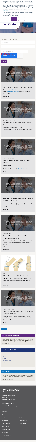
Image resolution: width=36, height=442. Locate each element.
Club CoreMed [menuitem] (6, 423)
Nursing (4, 358)
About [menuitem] (21, 415)
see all (4, 365)
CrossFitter (20, 168)
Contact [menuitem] (21, 417)
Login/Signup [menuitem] (5, 426)
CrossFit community (17, 89)
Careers (4, 354)
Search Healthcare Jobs (12, 335)
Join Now (7, 371)
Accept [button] (14, 19)
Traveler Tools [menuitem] (23, 420)
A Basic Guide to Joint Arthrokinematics (16, 276)
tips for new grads (7, 360)
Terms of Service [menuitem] (6, 435)
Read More (6, 96)
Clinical (4, 356)
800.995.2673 (10, 403)
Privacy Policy (6, 10)
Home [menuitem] (3, 415)
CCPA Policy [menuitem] (5, 432)
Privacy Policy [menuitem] (6, 429)
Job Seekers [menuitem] (5, 417)
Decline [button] (21, 19)
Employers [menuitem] (5, 420)
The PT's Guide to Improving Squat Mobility (18, 87)
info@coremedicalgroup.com (13, 405)
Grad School (5, 362)
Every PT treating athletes (13, 91)
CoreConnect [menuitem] (23, 423)
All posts (4, 329)
